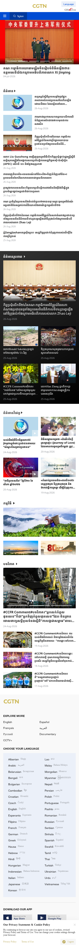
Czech (16, 803)
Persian (54, 790)
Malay (56, 765)
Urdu (50, 877)
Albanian (17, 759)
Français (8, 728)
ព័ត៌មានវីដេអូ (11, 413)
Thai (50, 859)
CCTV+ (7, 740)
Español (44, 722)
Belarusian (21, 771)
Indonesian (23, 871)
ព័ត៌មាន (8, 91)
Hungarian (19, 865)
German (17, 834)
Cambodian (17, 790)
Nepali (52, 784)
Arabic (16, 765)
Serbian (54, 827)
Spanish (54, 840)
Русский (8, 734)
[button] (17, 605)
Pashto (52, 809)
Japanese (18, 884)
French (17, 827)
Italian (16, 877)
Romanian (55, 815)
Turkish (53, 865)
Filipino (17, 821)
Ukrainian (56, 871)
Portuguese (57, 803)
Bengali (15, 777)
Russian (54, 821)
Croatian (18, 796)
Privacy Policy (9, 942)
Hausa (16, 846)
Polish (52, 796)
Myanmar (58, 777)
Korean (17, 890)
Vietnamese (57, 884)
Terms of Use (27, 942)
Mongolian (56, 771)
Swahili (54, 846)
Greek (17, 840)
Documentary (48, 734)
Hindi (14, 859)
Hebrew (16, 853)
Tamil (51, 853)
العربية (43, 728)
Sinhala (53, 834)
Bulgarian (20, 784)
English (7, 722)
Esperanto (19, 815)
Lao (50, 759)
